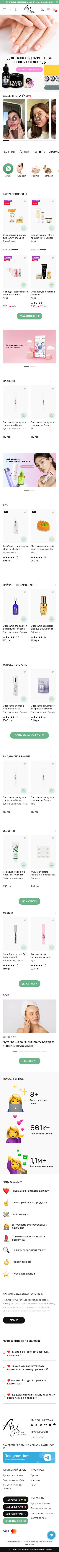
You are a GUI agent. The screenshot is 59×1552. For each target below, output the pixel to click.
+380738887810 (14, 1499)
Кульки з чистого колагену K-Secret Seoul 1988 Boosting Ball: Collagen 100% (43, 876)
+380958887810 (14, 1506)
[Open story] (14, 119)
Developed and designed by (29, 1549)
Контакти (35, 1480)
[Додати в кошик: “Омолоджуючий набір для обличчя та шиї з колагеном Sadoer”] (24, 228)
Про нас (35, 1475)
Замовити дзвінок (15, 1521)
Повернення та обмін (13, 1480)
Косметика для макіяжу (43, 1513)
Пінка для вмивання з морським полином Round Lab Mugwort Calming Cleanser (14, 876)
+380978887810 (14, 1514)
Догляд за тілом (39, 1517)
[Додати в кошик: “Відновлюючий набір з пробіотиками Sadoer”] (52, 228)
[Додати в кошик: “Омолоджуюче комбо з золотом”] (52, 285)
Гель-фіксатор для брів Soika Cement (15, 955)
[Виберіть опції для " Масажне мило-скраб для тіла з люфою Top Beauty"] (52, 539)
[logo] (15, 1429)
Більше (14, 1320)
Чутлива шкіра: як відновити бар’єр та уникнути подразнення (29, 1043)
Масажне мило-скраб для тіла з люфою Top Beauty (42, 549)
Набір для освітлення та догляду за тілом (15, 293)
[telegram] (41, 1425)
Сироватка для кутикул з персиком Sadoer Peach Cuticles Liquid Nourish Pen (15, 426)
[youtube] (46, 1425)
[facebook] (50, 1424)
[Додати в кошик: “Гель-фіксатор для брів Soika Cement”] (24, 947)
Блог (33, 1484)
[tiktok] (36, 1425)
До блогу (29, 1061)
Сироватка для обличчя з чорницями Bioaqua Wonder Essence (15, 628)
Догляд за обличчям (41, 1503)
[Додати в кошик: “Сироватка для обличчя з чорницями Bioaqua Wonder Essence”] (24, 619)
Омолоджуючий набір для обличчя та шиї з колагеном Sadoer (14, 237)
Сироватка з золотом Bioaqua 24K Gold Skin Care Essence (42, 628)
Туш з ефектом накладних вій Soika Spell (41, 957)
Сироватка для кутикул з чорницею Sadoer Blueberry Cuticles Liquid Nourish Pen (43, 426)
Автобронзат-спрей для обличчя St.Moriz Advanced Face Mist (15, 549)
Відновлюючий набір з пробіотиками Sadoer (42, 236)
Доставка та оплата (13, 1475)
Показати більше (29, 316)
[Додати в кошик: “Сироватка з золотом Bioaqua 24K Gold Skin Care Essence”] (52, 619)
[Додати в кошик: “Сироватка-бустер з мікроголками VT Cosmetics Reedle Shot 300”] (24, 699)
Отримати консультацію (29, 735)
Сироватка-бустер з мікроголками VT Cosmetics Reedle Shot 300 (14, 710)
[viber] (54, 1425)
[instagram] (32, 1424)
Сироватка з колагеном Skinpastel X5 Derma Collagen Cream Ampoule (43, 710)
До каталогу (29, 901)
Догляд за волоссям (41, 1508)
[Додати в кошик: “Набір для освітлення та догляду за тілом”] (24, 285)
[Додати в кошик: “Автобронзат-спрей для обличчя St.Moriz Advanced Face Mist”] (24, 539)
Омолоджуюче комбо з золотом (43, 293)
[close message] (57, 2)
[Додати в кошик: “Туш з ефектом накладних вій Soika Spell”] (52, 947)
